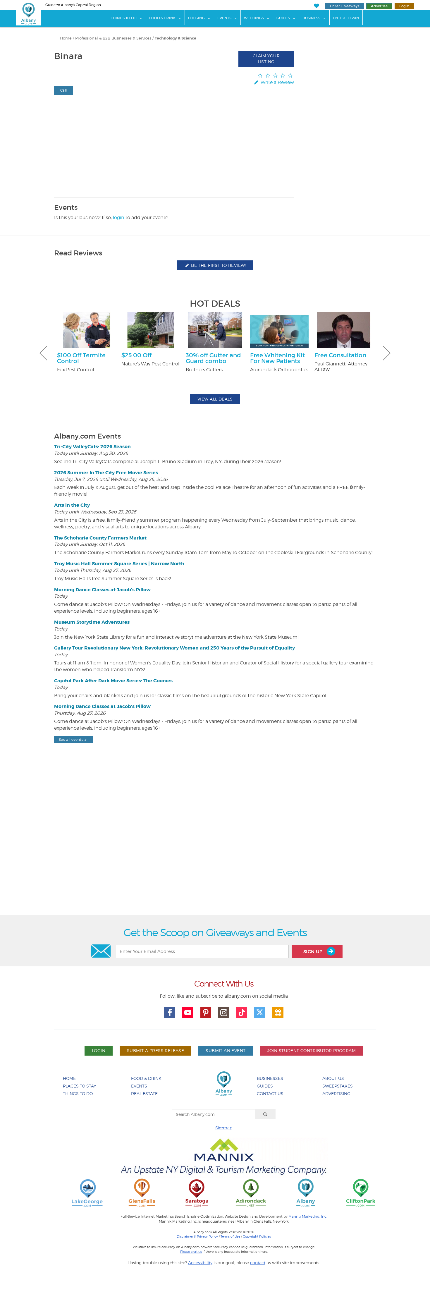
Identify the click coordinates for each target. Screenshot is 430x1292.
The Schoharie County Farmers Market (100, 538)
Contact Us (270, 1093)
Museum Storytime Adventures (92, 622)
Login (404, 6)
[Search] (265, 1114)
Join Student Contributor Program (311, 1050)
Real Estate (144, 1093)
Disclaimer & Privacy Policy (197, 1236)
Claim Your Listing (266, 58)
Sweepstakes (337, 1085)
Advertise (379, 6)
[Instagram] (223, 1012)
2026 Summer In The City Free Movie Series (106, 473)
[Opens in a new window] (87, 1192)
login (118, 217)
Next (387, 353)
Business (311, 18)
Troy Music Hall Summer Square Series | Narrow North (119, 564)
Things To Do (124, 18)
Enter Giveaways (344, 6)
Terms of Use (230, 1236)
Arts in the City (72, 505)
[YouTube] (187, 1012)
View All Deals (215, 398)
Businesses (270, 1078)
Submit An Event (225, 1050)
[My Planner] (277, 1012)
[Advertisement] (215, 844)
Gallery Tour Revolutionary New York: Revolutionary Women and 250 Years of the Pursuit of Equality (174, 648)
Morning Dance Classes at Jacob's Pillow (102, 590)
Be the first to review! (218, 265)
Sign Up (313, 951)
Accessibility (200, 1262)
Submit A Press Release (155, 1050)
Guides (283, 18)
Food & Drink (162, 18)
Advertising (336, 1093)
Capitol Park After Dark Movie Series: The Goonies (113, 681)
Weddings (254, 18)
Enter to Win (346, 18)
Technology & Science (175, 38)
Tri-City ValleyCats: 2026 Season (92, 447)
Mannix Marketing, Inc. (307, 1216)
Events (224, 18)
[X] (259, 1012)
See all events (71, 739)
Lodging (196, 18)
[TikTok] (241, 1012)
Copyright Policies (257, 1236)
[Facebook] (169, 1012)
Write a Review (276, 82)
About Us (333, 1078)
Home (66, 38)
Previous (43, 353)
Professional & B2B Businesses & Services (113, 38)
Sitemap (223, 1127)
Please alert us (191, 1252)
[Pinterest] (205, 1012)
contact (257, 1262)
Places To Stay (79, 1085)
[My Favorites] (316, 6)
